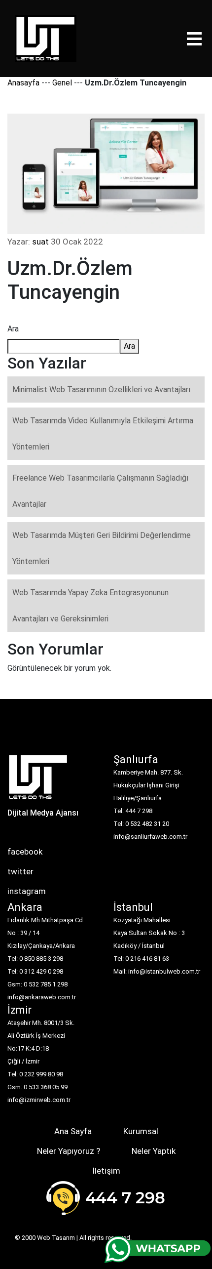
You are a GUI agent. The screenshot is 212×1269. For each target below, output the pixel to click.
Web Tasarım (56, 1237)
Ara (13, 328)
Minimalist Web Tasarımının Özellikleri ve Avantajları (101, 389)
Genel (62, 82)
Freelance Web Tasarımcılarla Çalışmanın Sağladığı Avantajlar (100, 491)
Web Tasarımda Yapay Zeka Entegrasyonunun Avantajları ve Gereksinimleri (90, 605)
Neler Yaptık (154, 1151)
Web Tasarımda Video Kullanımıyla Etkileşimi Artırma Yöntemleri (102, 433)
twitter (20, 871)
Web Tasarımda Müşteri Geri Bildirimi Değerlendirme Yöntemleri (101, 548)
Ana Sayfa (73, 1131)
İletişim (106, 1171)
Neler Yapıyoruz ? (68, 1151)
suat (40, 241)
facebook (24, 852)
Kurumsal (140, 1131)
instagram (26, 891)
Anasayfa (23, 82)
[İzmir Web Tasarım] (38, 780)
